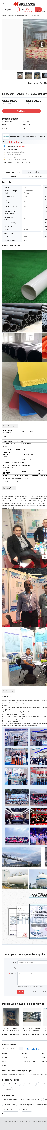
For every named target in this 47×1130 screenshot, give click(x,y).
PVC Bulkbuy (26, 1110)
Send (21, 992)
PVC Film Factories (10, 1099)
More (4, 1114)
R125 (4, 1061)
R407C (44, 1057)
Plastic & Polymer (22, 16)
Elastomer (7, 1089)
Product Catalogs (33, 1049)
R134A (4, 1053)
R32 (43, 1053)
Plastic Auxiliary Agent (11, 1084)
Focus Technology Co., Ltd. (28, 1121)
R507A (24, 1057)
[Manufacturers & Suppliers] (24, 4)
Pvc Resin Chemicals (11, 1110)
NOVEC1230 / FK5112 (29, 1061)
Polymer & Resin (34, 16)
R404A (4, 1057)
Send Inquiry (22, 111)
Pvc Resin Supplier (26, 1105)
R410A (24, 1053)
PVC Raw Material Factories (30, 1099)
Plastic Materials (29, 1084)
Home (4, 16)
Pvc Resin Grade (9, 1105)
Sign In (5, 162)
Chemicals (11, 16)
